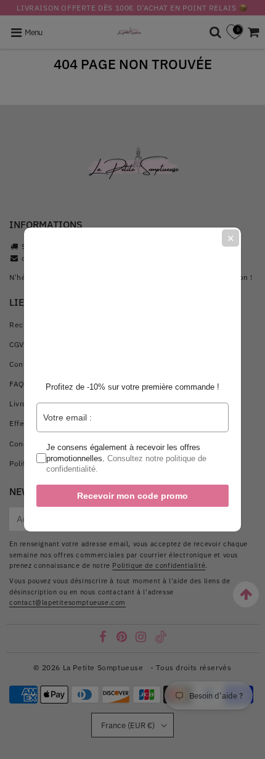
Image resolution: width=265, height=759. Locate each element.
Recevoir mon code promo (132, 496)
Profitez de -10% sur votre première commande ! (132, 387)
